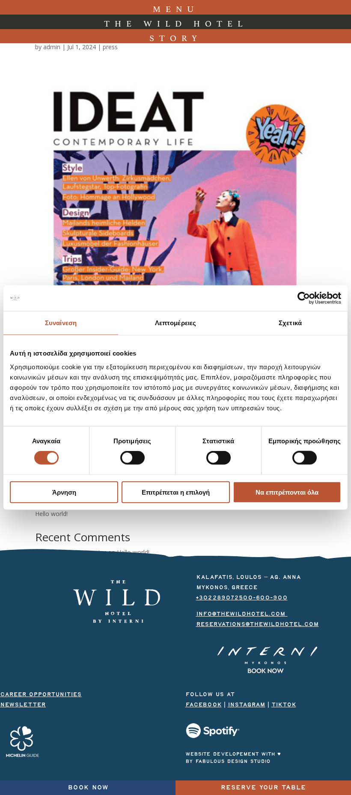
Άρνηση (64, 491)
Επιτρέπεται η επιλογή (176, 491)
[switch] (132, 458)
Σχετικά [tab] (290, 322)
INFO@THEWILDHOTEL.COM (242, 614)
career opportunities (41, 694)
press (110, 47)
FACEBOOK (203, 705)
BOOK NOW (88, 787)
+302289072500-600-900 (242, 598)
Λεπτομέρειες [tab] (175, 322)
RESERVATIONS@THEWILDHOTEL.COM (257, 624)
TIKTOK (283, 705)
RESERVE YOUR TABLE (263, 787)
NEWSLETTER (23, 705)
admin (51, 47)
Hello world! (51, 514)
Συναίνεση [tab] (61, 322)
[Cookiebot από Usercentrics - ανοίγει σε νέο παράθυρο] (303, 298)
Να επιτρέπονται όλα (287, 491)
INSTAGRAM (246, 705)
